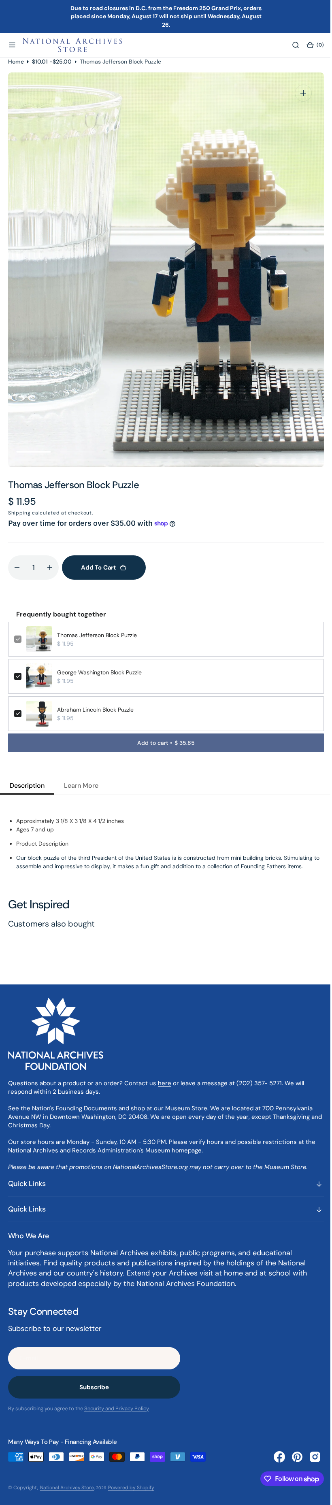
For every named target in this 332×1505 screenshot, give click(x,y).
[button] (12, 45)
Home (16, 61)
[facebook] (273, 1457)
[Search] (289, 45)
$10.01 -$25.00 (52, 61)
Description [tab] (27, 785)
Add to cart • (163, 742)
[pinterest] (291, 1457)
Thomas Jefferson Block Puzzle (97, 635)
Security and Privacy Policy (116, 1408)
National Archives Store (67, 1487)
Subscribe (94, 1387)
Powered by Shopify (131, 1487)
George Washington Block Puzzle (99, 672)
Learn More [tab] (81, 785)
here (164, 1083)
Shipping (19, 513)
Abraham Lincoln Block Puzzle (95, 709)
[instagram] (309, 1457)
